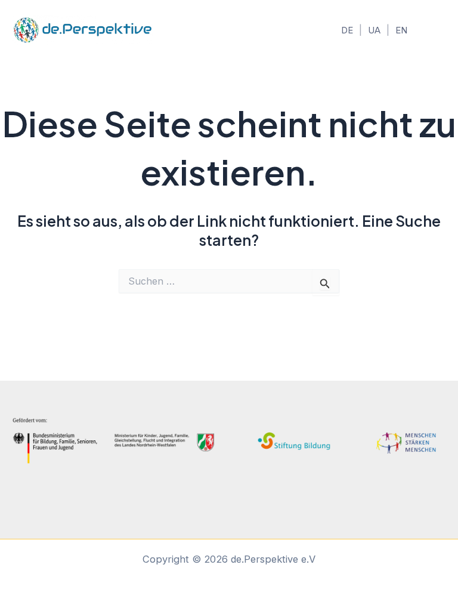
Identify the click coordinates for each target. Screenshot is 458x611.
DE (347, 30)
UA (374, 30)
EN (401, 30)
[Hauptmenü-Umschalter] (432, 30)
